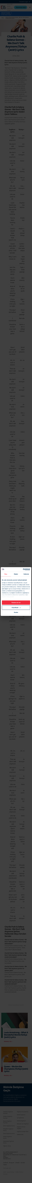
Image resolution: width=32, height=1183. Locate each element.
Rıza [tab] (6, 574)
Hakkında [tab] (26, 574)
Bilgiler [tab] (16, 574)
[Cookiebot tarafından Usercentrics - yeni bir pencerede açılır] (23, 569)
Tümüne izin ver (16, 602)
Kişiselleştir (15, 607)
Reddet (16, 612)
